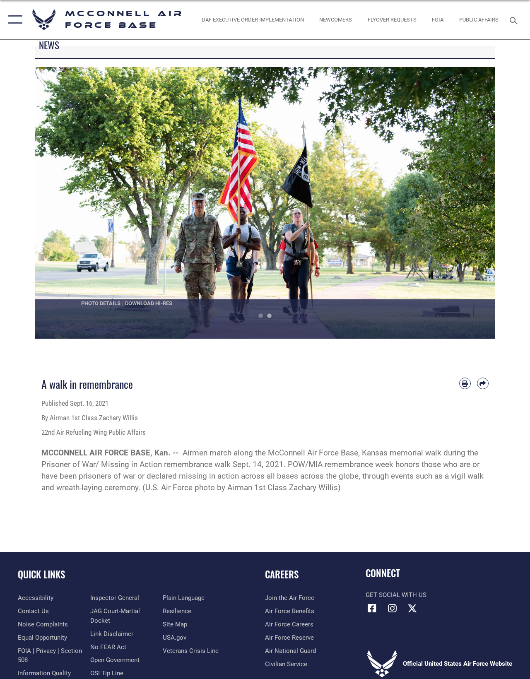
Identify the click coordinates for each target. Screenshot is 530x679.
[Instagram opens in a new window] (392, 608)
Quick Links (41, 574)
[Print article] (465, 383)
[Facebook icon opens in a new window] (372, 608)
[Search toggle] (515, 20)
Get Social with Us (396, 595)
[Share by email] (483, 383)
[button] (13, 19)
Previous (58, 203)
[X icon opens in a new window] (412, 608)
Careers (282, 574)
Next (472, 203)
